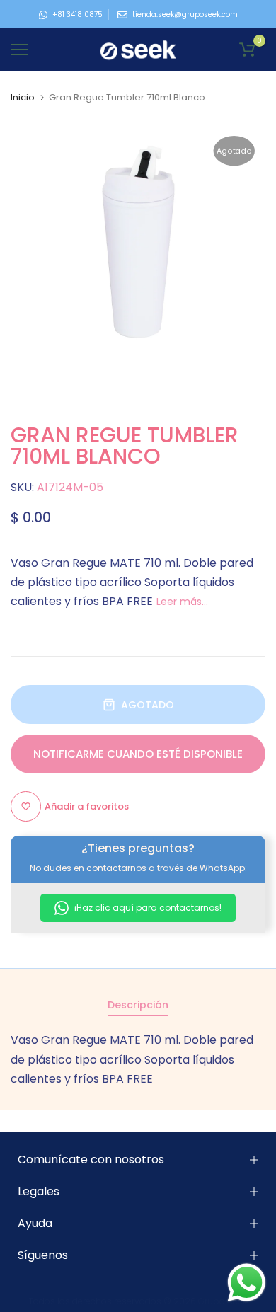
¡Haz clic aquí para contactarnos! (147, 908)
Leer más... (182, 601)
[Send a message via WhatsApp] (246, 1282)
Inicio (23, 97)
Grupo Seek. (223, 1301)
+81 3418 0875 (77, 14)
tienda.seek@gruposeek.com (185, 14)
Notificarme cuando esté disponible (138, 754)
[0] (247, 49)
